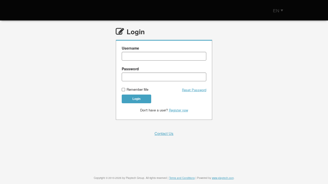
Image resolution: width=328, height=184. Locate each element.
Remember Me (137, 89)
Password (130, 69)
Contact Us (164, 133)
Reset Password (194, 90)
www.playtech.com (223, 178)
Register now (178, 110)
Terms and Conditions (182, 178)
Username (130, 48)
